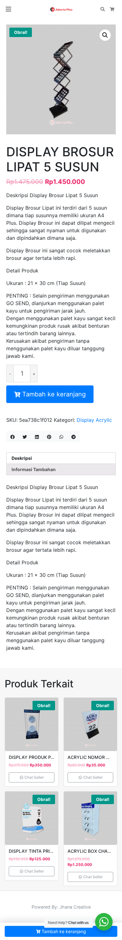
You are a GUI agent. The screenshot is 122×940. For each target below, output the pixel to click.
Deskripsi (22, 458)
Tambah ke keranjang (54, 394)
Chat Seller (33, 777)
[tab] (61, 458)
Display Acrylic (94, 420)
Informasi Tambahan (34, 469)
